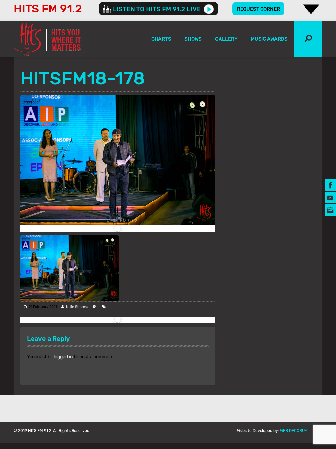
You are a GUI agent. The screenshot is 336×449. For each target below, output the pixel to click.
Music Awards (269, 39)
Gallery (226, 39)
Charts (161, 39)
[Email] (330, 210)
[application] (158, 8)
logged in (63, 357)
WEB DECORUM (294, 430)
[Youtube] (330, 198)
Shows (193, 39)
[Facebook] (330, 185)
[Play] (209, 8)
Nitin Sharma (77, 307)
